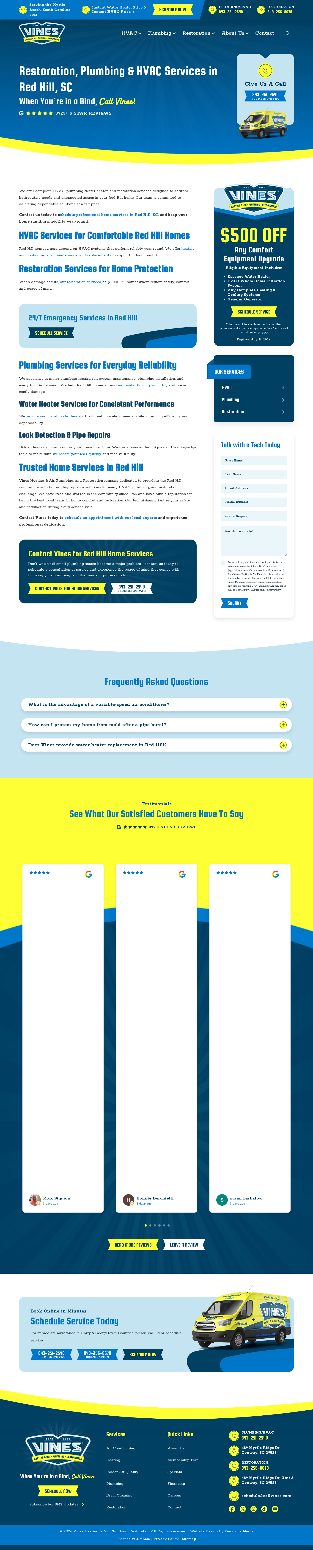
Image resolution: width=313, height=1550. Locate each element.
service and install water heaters (55, 416)
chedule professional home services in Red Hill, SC (109, 214)
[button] (288, 33)
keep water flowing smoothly (141, 385)
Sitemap (189, 1538)
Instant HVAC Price (111, 11)
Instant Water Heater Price (117, 7)
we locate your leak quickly (77, 454)
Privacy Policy (273, 589)
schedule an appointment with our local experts (111, 517)
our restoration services (80, 282)
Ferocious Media (239, 1531)
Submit (235, 603)
